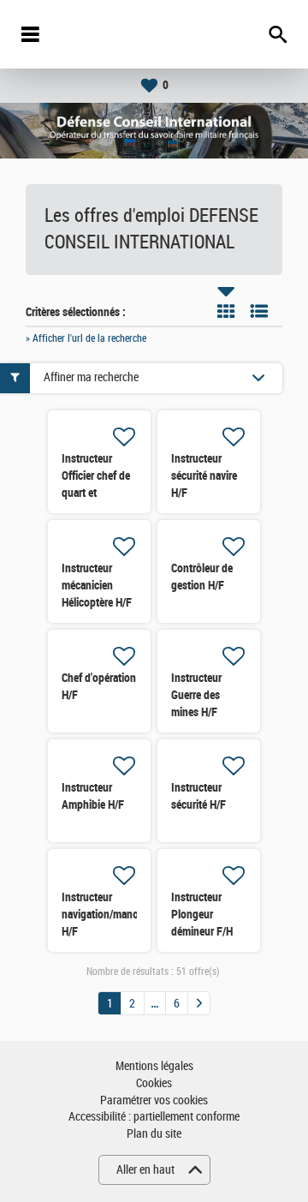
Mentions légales (154, 1066)
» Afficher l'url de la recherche (86, 338)
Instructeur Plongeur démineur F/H (202, 914)
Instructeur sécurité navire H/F (204, 475)
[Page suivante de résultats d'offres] (199, 1003)
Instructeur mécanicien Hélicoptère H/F (97, 585)
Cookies (154, 1083)
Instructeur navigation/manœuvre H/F (112, 914)
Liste (259, 311)
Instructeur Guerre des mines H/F (196, 695)
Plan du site (154, 1134)
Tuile (226, 311)
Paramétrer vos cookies (154, 1100)
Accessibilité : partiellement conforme (154, 1116)
